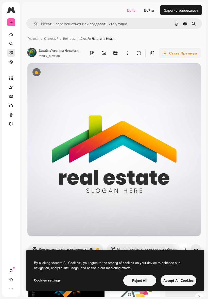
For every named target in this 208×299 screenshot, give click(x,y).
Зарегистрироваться (181, 10)
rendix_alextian (49, 55)
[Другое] (11, 289)
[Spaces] (11, 87)
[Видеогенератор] (11, 106)
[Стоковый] (11, 53)
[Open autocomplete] (34, 24)
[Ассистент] (11, 124)
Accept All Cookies (178, 280)
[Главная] (11, 34)
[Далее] (185, 249)
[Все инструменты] (11, 78)
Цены (131, 10)
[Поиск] (11, 44)
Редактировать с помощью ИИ (63, 250)
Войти (149, 10)
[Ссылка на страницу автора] (32, 53)
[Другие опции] (127, 53)
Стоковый (51, 38)
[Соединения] (11, 271)
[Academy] (11, 280)
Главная (33, 38)
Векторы (69, 38)
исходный (61, 73)
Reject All (139, 280)
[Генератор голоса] (11, 115)
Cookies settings (47, 280)
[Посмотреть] (11, 62)
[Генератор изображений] (11, 96)
